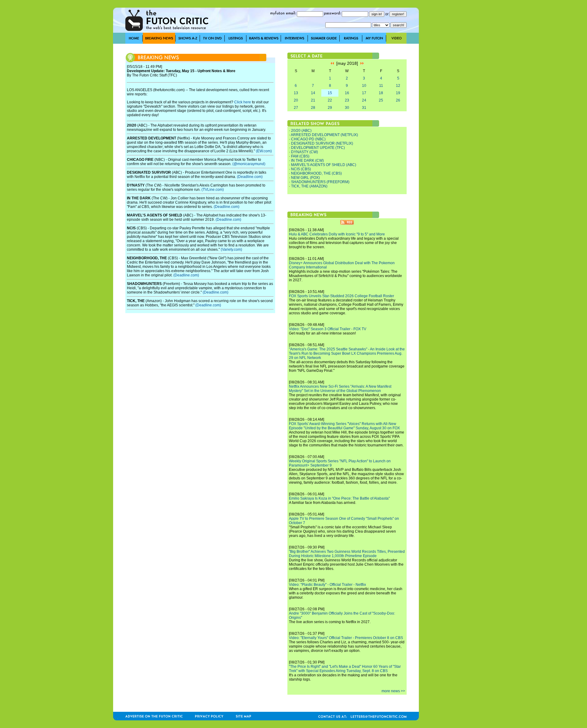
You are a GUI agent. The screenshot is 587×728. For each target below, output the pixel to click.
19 (398, 93)
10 (364, 85)
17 (364, 93)
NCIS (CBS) (301, 169)
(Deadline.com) (250, 177)
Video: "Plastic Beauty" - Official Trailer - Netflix (327, 584)
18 (381, 93)
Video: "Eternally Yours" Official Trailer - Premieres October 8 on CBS (346, 638)
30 (347, 107)
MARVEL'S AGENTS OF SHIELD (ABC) (323, 165)
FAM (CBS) (300, 156)
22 (330, 100)
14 (313, 93)
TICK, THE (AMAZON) (309, 186)
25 (381, 100)
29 (330, 107)
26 (398, 100)
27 (296, 107)
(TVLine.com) (212, 189)
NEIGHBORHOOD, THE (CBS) (316, 173)
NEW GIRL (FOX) (305, 178)
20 (296, 100)
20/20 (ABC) (301, 130)
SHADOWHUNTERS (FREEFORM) (320, 182)
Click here (242, 102)
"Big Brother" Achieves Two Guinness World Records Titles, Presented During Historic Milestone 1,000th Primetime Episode (347, 553)
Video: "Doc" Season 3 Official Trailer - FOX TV (327, 329)
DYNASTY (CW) (304, 152)
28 (313, 107)
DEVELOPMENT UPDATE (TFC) (318, 148)
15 (330, 93)
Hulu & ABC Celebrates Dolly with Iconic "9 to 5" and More (337, 234)
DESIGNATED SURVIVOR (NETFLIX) (322, 143)
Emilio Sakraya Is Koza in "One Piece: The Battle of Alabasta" (339, 498)
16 (347, 93)
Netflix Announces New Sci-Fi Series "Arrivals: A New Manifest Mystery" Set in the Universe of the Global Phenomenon (340, 388)
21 (313, 100)
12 (398, 85)
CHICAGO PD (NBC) (308, 139)
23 (347, 100)
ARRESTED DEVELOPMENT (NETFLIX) (324, 135)
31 (364, 107)
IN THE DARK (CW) (307, 160)
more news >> (393, 691)
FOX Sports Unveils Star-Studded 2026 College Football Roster (341, 296)
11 (381, 85)
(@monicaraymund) (248, 164)
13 (296, 93)
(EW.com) (264, 151)
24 (364, 100)
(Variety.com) (231, 249)
